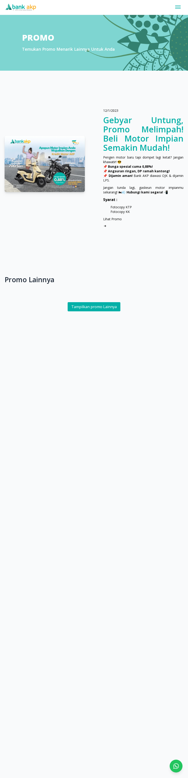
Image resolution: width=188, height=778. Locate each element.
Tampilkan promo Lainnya (94, 306)
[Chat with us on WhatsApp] (176, 766)
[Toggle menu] (177, 7)
